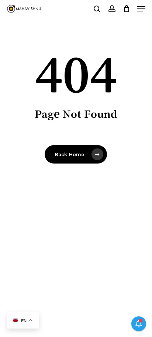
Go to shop (121, 171)
